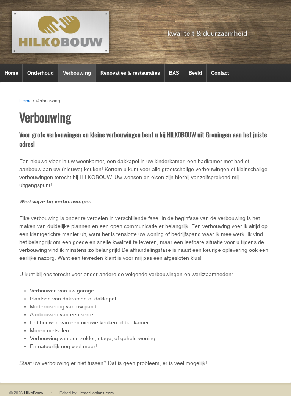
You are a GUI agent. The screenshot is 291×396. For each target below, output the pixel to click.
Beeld (195, 73)
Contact (220, 73)
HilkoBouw (33, 393)
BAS (174, 73)
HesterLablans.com (96, 393)
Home (11, 73)
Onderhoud (40, 73)
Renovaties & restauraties (130, 73)
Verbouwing (77, 73)
